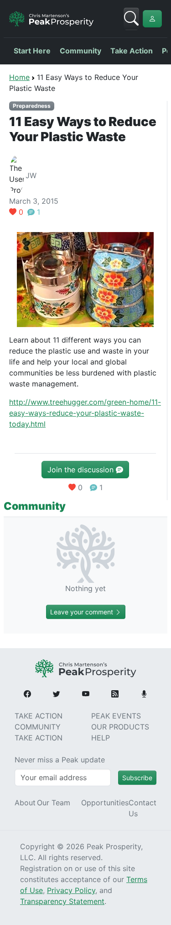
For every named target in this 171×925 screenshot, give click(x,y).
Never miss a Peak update (60, 759)
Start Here (32, 50)
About (25, 802)
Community (80, 50)
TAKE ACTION (38, 715)
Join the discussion (81, 469)
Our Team (53, 802)
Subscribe (137, 778)
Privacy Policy (71, 890)
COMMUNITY (38, 726)
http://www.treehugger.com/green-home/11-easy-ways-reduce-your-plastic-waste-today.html (85, 412)
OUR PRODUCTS (120, 726)
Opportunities (105, 802)
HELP (100, 737)
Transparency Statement (62, 901)
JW (31, 175)
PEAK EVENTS (116, 715)
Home (19, 77)
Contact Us (142, 808)
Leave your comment (82, 612)
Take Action (131, 50)
